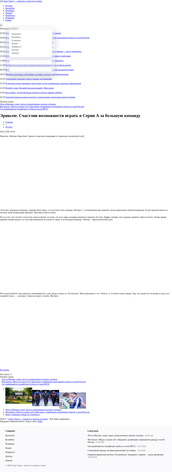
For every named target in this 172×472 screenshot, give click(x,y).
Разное (8, 20)
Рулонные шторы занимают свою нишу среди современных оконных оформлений (43, 83)
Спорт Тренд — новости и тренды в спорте (28, 419)
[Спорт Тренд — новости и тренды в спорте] (21, 1)
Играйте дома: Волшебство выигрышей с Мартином (29, 88)
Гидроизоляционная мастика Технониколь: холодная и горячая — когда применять (126, 454)
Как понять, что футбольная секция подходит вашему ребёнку (33, 92)
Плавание (9, 18)
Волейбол (9, 10)
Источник (4, 370)
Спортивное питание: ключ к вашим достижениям (28, 79)
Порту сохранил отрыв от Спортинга (22, 414)
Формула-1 (10, 15)
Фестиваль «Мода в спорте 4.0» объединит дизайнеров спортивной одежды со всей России (42, 106)
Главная (9, 122)
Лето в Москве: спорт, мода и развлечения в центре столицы (28, 104)
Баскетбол (10, 8)
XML (40, 421)
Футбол (8, 6)
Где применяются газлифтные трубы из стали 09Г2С (24, 109)
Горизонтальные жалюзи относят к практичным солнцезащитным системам (40, 97)
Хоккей (8, 13)
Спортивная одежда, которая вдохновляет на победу (112, 450)
